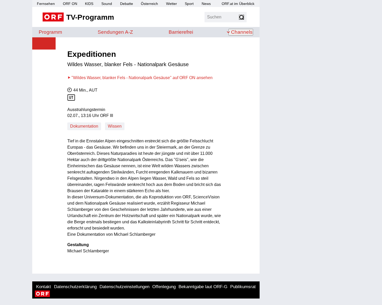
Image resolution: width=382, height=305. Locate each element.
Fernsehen (46, 4)
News (206, 4)
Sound (106, 4)
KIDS (89, 4)
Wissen (115, 126)
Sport (189, 4)
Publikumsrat (243, 286)
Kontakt (43, 286)
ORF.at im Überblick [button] (238, 4)
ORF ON (70, 4)
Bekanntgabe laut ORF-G (203, 286)
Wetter (171, 4)
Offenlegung (164, 286)
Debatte (126, 4)
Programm (50, 32)
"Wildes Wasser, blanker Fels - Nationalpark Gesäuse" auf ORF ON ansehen (142, 77)
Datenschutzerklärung (75, 286)
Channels (242, 32)
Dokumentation (84, 126)
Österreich (149, 4)
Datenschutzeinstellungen (124, 286)
